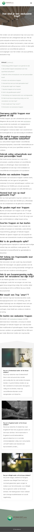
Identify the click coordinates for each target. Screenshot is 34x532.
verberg (10, 62)
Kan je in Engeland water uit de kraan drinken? (15, 424)
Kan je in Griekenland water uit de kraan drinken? (15, 371)
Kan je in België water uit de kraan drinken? (17, 475)
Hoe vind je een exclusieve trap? (17, 15)
